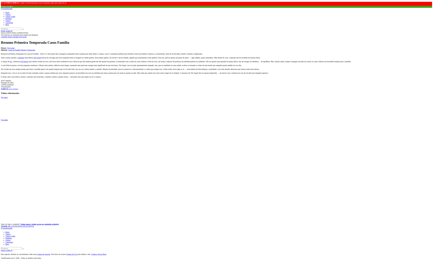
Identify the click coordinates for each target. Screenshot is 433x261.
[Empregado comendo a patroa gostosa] (216, 194)
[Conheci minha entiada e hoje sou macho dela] (216, 153)
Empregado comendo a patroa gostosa (23, 199)
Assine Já (9, 31)
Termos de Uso (71, 254)
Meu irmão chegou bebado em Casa (21, 147)
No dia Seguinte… (11, 137)
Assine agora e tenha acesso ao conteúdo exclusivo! (39, 224)
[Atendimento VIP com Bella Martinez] (216, 204)
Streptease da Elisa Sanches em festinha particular (30, 188)
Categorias (9, 23)
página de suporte (44, 254)
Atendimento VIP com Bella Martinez (23, 209)
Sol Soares (24, 61)
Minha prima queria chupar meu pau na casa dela (30, 219)
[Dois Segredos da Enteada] (216, 173)
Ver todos (4, 97)
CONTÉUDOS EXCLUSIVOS (17, 226)
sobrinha (21, 58)
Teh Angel (11, 48)
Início (7, 13)
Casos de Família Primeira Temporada (21, 50)
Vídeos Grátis (10, 17)
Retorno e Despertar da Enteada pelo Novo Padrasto (31, 127)
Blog (7, 25)
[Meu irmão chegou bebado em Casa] (216, 143)
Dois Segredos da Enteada (16, 178)
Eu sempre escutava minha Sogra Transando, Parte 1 (31, 168)
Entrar (3, 31)
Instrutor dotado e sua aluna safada (21, 115)
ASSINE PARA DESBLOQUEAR (14, 37)
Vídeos (7, 15)
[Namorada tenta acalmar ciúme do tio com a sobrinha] (216, 100)
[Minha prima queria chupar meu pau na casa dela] (216, 214)
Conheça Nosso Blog (98, 254)
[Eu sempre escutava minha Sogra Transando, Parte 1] (216, 163)
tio (11, 61)
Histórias (8, 19)
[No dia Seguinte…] (216, 132)
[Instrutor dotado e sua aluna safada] (216, 110)
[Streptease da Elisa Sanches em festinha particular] (216, 183)
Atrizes (7, 21)
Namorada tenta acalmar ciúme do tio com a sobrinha (32, 104)
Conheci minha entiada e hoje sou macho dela (27, 158)
